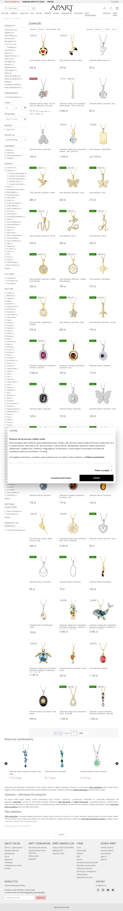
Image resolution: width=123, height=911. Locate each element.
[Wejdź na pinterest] (113, 890)
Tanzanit (11, 227)
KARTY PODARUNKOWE (90, 14)
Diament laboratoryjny (18, 173)
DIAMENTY (14, 13)
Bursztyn (11, 249)
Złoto (10, 150)
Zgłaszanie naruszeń (84, 877)
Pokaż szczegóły (102, 470)
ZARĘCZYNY (24, 13)
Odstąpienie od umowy (13, 865)
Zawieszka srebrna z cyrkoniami (55, 771)
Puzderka (12, 47)
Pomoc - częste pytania (13, 848)
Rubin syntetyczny (14, 222)
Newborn (11, 406)
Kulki (9, 355)
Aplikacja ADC (58, 851)
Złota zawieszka (11, 816)
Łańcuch (10, 366)
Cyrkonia (11, 168)
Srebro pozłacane (14, 155)
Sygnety (9, 33)
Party (9, 417)
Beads (9, 53)
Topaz (10, 230)
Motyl (10, 398)
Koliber (10, 333)
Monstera (11, 395)
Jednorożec (11, 317)
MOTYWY (39, 13)
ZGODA (96, 478)
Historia (80, 853)
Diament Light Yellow (17, 184)
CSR (78, 856)
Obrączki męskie (12, 76)
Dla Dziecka (12, 281)
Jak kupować (10, 853)
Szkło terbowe (12, 262)
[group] (26, 763)
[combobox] (16, 140)
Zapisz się (40, 898)
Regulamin (9, 859)
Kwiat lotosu (12, 360)
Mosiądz (10, 158)
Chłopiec (11, 298)
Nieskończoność (13, 409)
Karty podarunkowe (13, 87)
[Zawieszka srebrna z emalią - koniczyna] (97, 756)
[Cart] (117, 8)
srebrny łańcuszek (81, 802)
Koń (9, 339)
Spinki (8, 73)
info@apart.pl (101, 885)
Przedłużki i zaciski (13, 85)
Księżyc (10, 352)
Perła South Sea (13, 195)
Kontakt (7, 868)
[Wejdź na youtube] (108, 890)
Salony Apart (81, 851)
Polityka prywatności (84, 868)
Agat (9, 243)
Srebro (10, 153)
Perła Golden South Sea (15, 189)
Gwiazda (11, 312)
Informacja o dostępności (86, 871)
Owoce (10, 414)
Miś (9, 393)
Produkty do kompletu (16, 530)
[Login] (104, 8)
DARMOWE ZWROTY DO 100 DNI (33, 2)
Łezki (9, 374)
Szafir (10, 200)
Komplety (10, 62)
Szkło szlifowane (14, 224)
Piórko (10, 422)
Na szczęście (12, 403)
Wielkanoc (11, 484)
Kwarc (10, 257)
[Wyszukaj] (6, 8)
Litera (10, 379)
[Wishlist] (111, 8)
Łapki (10, 371)
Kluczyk (10, 325)
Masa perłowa (12, 514)
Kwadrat (11, 358)
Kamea (10, 323)
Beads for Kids (12, 56)
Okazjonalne (11, 67)
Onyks (10, 260)
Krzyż (10, 350)
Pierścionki (11, 30)
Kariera (79, 859)
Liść (9, 376)
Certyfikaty (8, 862)
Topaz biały (11, 233)
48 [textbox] (113, 29)
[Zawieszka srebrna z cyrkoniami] (61, 756)
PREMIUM (47, 13)
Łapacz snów (12, 368)
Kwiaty (10, 363)
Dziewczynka (12, 306)
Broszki (9, 64)
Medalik (11, 390)
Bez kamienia (13, 265)
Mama (10, 387)
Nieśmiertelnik (13, 412)
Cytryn (10, 251)
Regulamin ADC (58, 853)
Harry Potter (12, 314)
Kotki (9, 344)
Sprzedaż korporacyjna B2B (87, 862)
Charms (9, 59)
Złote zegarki (11, 70)
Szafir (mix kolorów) (14, 203)
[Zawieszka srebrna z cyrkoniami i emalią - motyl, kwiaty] (25, 756)
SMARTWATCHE (66, 13)
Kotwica (10, 347)
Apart (10, 129)
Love (9, 385)
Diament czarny (15, 181)
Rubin (10, 219)
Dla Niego (11, 283)
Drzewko (11, 304)
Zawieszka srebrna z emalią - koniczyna (93, 771)
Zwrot (7, 856)
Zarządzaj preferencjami (61, 478)
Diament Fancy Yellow (17, 176)
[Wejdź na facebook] (98, 890)
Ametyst (11, 246)
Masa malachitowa (14, 511)
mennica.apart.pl (107, 848)
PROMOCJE (107, 13)
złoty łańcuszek (64, 802)
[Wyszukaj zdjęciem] (33, 8)
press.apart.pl (106, 853)
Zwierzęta (12, 495)
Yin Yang (11, 490)
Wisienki (10, 487)
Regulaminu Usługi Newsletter (35, 892)
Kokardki (11, 328)
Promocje (33, 29)
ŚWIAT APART (115, 14)
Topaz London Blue (14, 235)
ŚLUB (32, 13)
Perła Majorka (12, 192)
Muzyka (10, 401)
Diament (11, 170)
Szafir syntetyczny (14, 208)
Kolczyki (10, 38)
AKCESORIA (78, 13)
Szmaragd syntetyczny (16, 216)
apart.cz (104, 856)
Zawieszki (10, 44)
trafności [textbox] (97, 29)
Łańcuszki (10, 50)
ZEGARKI (56, 13)
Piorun (10, 425)
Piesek (10, 420)
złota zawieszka (95, 787)
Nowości (41, 29)
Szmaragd (12, 214)
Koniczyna (11, 341)
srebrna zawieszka (80, 790)
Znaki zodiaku (13, 492)
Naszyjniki (10, 41)
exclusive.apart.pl (107, 851)
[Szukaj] (25, 107)
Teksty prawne (82, 874)
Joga (10, 320)
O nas (79, 848)
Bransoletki (11, 36)
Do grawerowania (14, 97)
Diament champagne (17, 179)
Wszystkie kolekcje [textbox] (12, 140)
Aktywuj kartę (34, 856)
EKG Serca (11, 309)
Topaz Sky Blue (13, 238)
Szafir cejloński (13, 206)
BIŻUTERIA (4, 13)
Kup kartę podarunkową (38, 848)
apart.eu (104, 859)
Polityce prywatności (95, 457)
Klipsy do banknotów (13, 79)
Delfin (9, 301)
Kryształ (10, 211)
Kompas (10, 336)
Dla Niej (11, 278)
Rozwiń (61, 834)
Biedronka (11, 296)
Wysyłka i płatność (12, 851)
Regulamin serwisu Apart (86, 865)
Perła (10, 187)
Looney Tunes (12, 382)
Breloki (8, 82)
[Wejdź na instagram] (103, 890)
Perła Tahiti (11, 198)
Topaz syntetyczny (14, 241)
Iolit (9, 254)
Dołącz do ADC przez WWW (63, 848)
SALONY (115, 2)
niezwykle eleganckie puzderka (93, 819)
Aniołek (11, 293)
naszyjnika (17, 802)
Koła (10, 331)
